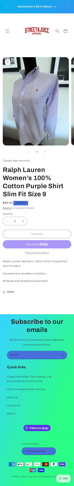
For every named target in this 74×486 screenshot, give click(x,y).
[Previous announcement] (6, 7)
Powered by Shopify (52, 477)
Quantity (8, 214)
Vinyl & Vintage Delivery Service (26, 389)
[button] (7, 31)
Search (11, 413)
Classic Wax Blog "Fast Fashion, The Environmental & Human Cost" (29, 379)
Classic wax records (30, 477)
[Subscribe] (63, 355)
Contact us (13, 405)
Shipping (7, 208)
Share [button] (10, 292)
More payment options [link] (37, 253)
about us (12, 397)
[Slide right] (45, 152)
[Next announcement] (67, 7)
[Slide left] (29, 152)
